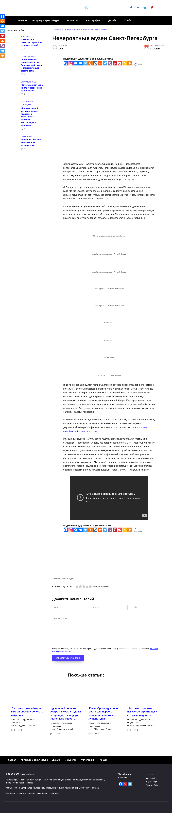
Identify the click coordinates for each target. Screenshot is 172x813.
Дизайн (112, 20)
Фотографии (88, 760)
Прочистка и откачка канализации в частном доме (31, 142)
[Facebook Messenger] (75, 63)
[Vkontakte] (80, 63)
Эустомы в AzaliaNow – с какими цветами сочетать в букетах (27, 711)
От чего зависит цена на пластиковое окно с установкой (32, 88)
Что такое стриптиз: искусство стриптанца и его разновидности (142, 711)
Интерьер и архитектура (45, 20)
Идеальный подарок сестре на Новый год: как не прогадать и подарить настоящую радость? (65, 713)
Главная (22, 20)
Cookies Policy (152, 785)
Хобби (127, 20)
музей (57, 578)
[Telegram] (105, 63)
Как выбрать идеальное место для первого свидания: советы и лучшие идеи (104, 713)
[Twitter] (85, 63)
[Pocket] (120, 63)
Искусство (72, 20)
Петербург (68, 578)
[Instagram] (70, 63)
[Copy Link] (125, 63)
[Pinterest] (115, 63)
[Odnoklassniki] (90, 63)
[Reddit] (100, 63)
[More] (129, 63)
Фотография (93, 20)
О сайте (149, 774)
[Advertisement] (109, 559)
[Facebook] (66, 63)
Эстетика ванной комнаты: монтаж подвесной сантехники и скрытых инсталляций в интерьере (29, 116)
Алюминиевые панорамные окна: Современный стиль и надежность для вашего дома (31, 65)
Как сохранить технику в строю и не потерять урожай (31, 42)
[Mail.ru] (95, 63)
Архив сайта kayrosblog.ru (152, 779)
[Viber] (110, 63)
